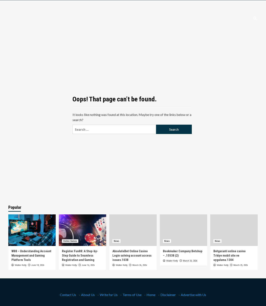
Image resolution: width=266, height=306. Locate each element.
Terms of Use (132, 295)
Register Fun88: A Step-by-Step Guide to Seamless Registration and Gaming (80, 255)
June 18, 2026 (37, 265)
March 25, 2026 (190, 260)
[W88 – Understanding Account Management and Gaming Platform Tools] (32, 230)
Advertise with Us (193, 295)
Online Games (70, 241)
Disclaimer (168, 295)
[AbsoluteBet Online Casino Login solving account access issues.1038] (133, 230)
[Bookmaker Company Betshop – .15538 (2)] (183, 230)
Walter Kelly (21, 265)
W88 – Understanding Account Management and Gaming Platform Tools (31, 255)
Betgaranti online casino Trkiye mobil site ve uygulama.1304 (229, 255)
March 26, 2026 (139, 265)
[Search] (255, 18)
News (116, 241)
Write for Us (109, 295)
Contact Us (68, 295)
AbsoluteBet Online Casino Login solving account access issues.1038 (131, 255)
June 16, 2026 (88, 265)
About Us (88, 295)
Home (151, 295)
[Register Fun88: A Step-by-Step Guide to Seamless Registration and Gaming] (82, 230)
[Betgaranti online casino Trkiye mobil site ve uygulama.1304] (234, 230)
